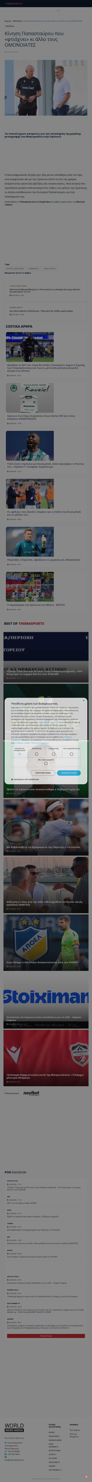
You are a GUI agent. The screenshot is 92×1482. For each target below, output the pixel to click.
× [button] (83, 700)
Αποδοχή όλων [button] (69, 773)
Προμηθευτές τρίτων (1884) (50, 722)
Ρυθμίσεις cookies (22, 743)
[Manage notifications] (86, 1477)
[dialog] (46, 741)
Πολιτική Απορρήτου (40, 743)
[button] (25, 779)
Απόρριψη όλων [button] (43, 773)
